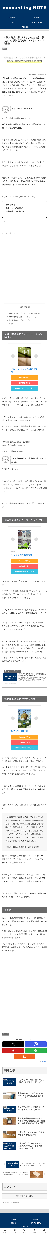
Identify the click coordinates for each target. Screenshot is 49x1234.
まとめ (11, 324)
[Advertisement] (24, 269)
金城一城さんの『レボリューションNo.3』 (24, 313)
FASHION (13, 1220)
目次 (21, 307)
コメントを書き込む (24, 1196)
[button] (44, 673)
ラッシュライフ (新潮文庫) (21, 555)
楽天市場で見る (24, 383)
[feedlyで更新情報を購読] (36, 1050)
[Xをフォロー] (13, 1044)
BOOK (7, 1034)
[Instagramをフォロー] (36, 1044)
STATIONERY (36, 1223)
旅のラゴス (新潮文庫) (19, 731)
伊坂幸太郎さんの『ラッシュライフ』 (23, 317)
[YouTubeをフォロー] (13, 1050)
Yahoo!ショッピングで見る (24, 388)
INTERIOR (25, 1226)
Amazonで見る (24, 378)
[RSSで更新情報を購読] (24, 1056)
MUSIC (36, 1220)
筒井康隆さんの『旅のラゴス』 (20, 320)
